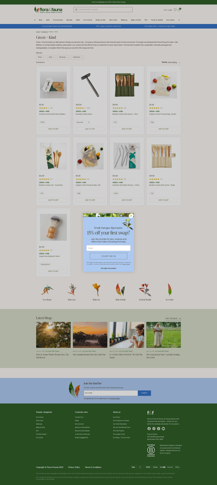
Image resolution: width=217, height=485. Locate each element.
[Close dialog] (131, 216)
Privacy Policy (126, 264)
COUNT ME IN (108, 256)
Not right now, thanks (108, 268)
